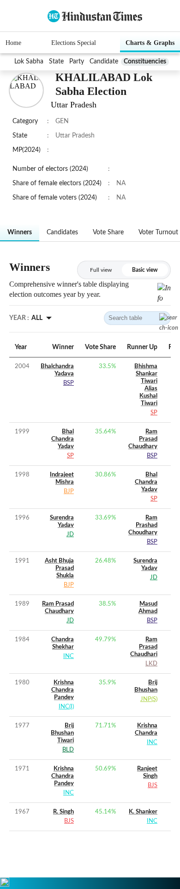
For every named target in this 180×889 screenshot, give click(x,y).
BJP (69, 491)
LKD (151, 664)
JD (70, 535)
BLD (68, 750)
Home (13, 42)
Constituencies (145, 61)
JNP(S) (148, 699)
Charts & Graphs (150, 42)
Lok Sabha (28, 61)
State (56, 61)
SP (153, 413)
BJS (152, 786)
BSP (68, 383)
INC (68, 656)
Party (76, 61)
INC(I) (66, 707)
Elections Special (73, 42)
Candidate (104, 61)
